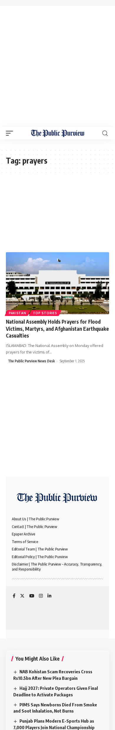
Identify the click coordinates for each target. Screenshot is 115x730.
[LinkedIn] (49, 596)
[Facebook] (14, 596)
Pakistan (17, 313)
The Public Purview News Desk (31, 361)
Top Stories (45, 313)
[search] (105, 133)
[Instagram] (41, 596)
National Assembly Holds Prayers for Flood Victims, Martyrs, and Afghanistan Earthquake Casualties (57, 328)
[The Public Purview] (57, 133)
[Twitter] (22, 596)
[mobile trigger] (11, 133)
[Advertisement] (57, 66)
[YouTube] (31, 596)
